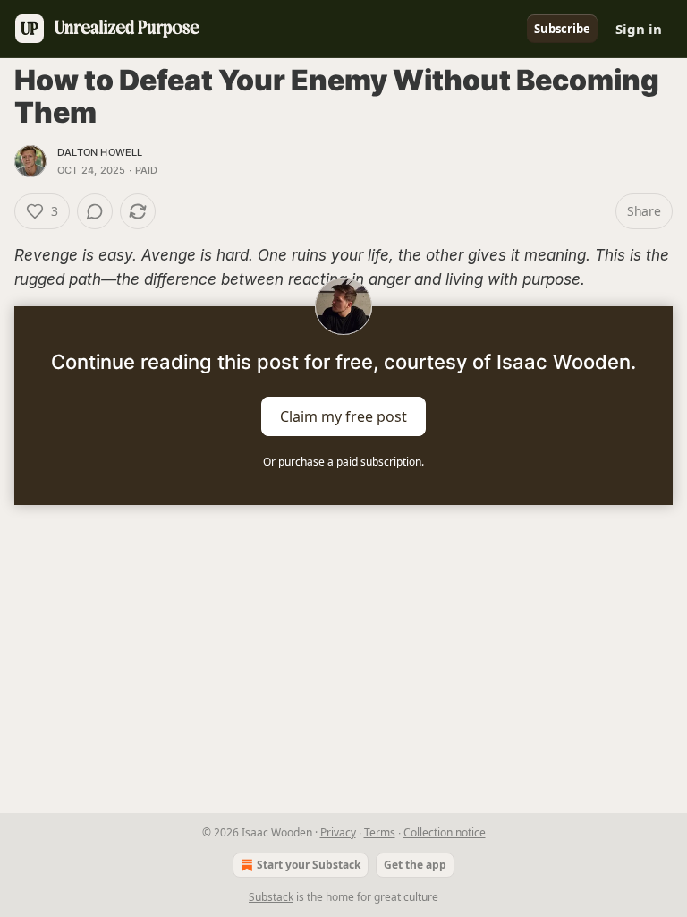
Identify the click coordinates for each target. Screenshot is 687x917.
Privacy (338, 832)
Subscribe (562, 29)
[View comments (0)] (95, 211)
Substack (271, 896)
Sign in (638, 29)
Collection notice (444, 832)
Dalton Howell (100, 152)
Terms (379, 832)
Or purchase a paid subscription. (343, 461)
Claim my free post (343, 416)
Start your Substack (308, 864)
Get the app (415, 864)
